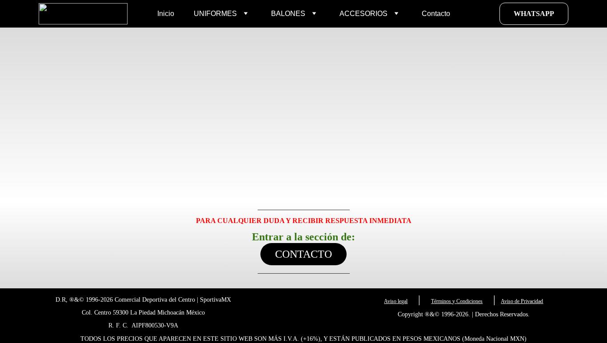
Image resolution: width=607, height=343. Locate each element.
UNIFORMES (215, 13)
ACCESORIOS (363, 13)
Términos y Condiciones (457, 301)
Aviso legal (395, 301)
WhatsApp (534, 13)
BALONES (288, 13)
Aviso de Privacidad (522, 301)
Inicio (165, 13)
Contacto (436, 13)
